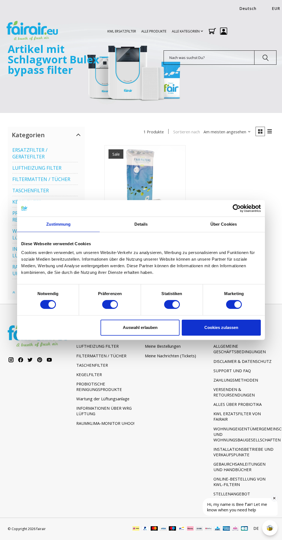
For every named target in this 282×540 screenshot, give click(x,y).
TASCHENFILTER (30, 190)
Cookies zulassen (221, 327)
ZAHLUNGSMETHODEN (235, 380)
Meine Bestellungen (163, 346)
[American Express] (226, 529)
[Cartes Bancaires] (244, 529)
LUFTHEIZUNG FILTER (36, 167)
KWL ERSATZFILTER (121, 31)
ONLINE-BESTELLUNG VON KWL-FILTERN (239, 481)
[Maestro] (172, 529)
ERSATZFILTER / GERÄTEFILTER (29, 153)
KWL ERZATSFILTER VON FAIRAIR (237, 416)
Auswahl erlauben (140, 327)
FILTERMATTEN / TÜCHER (41, 179)
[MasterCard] (154, 529)
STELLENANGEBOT (231, 493)
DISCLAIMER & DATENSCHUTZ (242, 361)
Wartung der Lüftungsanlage (102, 398)
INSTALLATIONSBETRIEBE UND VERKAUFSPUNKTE (243, 451)
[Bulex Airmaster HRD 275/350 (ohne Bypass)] (145, 185)
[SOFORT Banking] (190, 529)
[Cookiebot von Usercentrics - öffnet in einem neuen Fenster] (237, 208)
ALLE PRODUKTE (153, 31)
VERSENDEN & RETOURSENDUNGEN (234, 392)
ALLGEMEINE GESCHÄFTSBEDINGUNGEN (239, 348)
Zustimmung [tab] (58, 224)
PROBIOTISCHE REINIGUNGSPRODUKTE (99, 386)
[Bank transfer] (199, 529)
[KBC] (217, 529)
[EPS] (235, 529)
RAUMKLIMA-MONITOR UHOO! (105, 423)
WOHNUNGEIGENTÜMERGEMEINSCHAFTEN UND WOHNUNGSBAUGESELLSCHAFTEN (244, 434)
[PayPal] (145, 529)
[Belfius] (208, 529)
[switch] (110, 304)
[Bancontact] (181, 529)
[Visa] (163, 529)
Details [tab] (141, 224)
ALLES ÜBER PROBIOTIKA (237, 404)
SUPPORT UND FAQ (232, 370)
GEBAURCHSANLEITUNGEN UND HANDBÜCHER (239, 466)
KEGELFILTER (89, 374)
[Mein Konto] (223, 31)
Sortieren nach (186, 131)
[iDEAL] (135, 529)
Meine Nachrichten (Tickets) (170, 355)
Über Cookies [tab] (223, 224)
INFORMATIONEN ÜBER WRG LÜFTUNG (104, 410)
